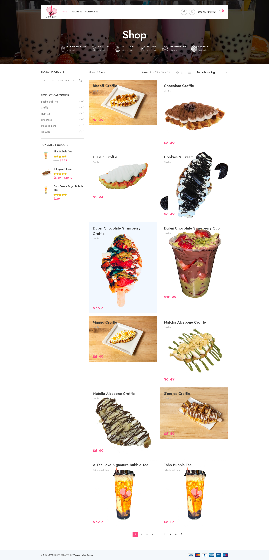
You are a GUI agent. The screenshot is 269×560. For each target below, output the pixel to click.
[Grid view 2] (177, 72)
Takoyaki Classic (63, 169)
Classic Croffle (105, 157)
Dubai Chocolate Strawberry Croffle (116, 230)
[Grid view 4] (183, 72)
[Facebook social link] (184, 12)
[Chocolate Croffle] (194, 114)
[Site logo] (51, 11)
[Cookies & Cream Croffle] (194, 185)
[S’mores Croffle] (194, 413)
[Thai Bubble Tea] (46, 156)
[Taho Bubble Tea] (194, 493)
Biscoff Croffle (105, 85)
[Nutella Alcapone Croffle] (123, 421)
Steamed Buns (48, 126)
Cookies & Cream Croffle (185, 157)
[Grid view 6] (190, 72)
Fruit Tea (45, 114)
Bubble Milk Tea (49, 102)
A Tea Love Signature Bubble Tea (120, 465)
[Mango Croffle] (123, 339)
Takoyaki (45, 132)
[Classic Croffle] (123, 176)
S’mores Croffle (177, 393)
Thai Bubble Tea (63, 151)
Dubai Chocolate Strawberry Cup (192, 228)
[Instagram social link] (192, 12)
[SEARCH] (80, 80)
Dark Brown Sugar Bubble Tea (68, 188)
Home (92, 72)
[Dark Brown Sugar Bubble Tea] (46, 193)
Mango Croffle (105, 322)
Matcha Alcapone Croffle (185, 322)
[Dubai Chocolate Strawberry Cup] (194, 262)
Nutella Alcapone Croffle (114, 393)
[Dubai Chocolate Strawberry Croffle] (123, 267)
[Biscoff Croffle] (123, 102)
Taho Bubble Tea (178, 465)
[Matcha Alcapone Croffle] (194, 350)
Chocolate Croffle (179, 85)
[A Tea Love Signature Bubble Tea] (123, 493)
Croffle (44, 107)
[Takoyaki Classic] (46, 173)
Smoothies (46, 120)
